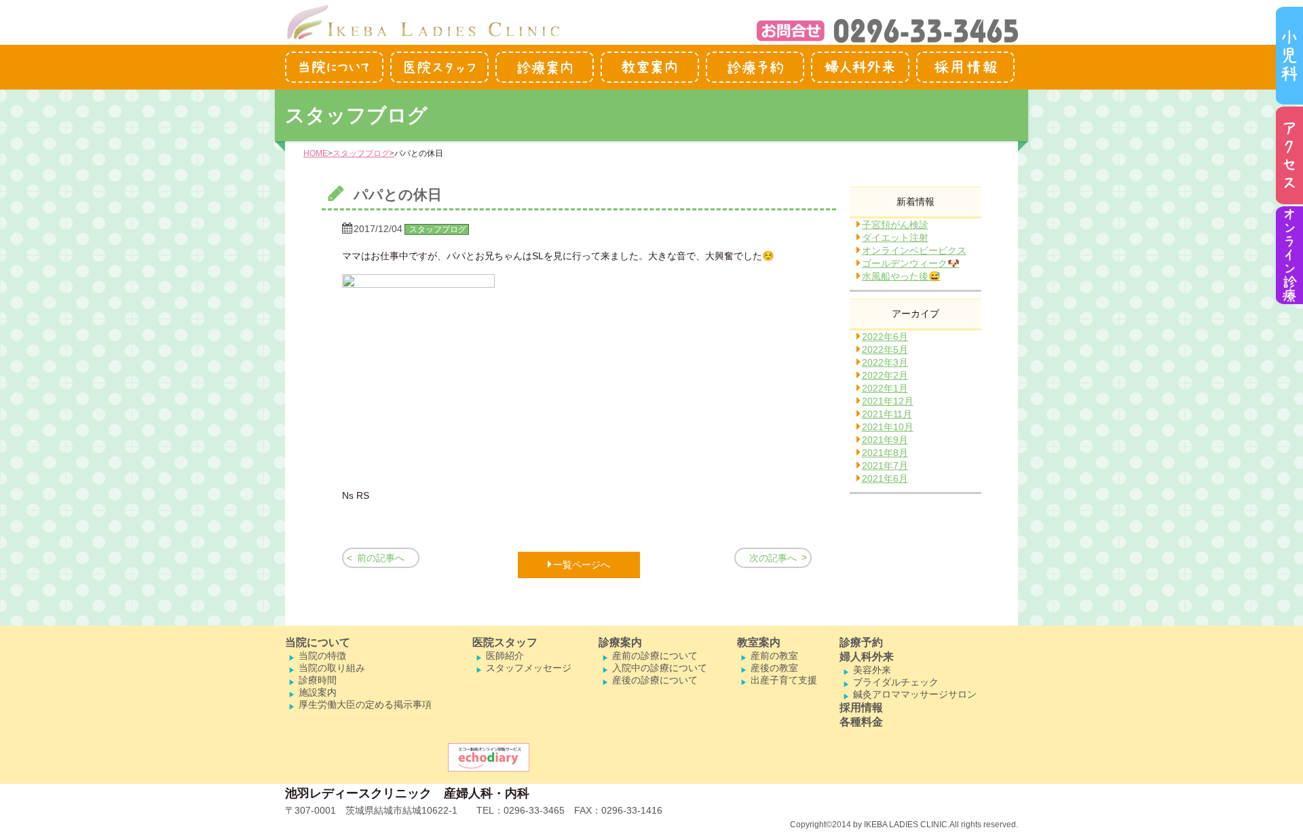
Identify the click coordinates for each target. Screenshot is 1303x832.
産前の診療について (655, 655)
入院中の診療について (659, 667)
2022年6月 (885, 336)
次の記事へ (773, 557)
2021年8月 (885, 452)
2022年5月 (885, 349)
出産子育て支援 (784, 680)
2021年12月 (887, 401)
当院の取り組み (332, 667)
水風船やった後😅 (901, 276)
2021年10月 (887, 426)
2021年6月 (885, 478)
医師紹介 (505, 655)
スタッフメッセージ (528, 667)
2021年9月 (885, 439)
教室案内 (758, 642)
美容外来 (872, 669)
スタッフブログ (361, 153)
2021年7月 (885, 465)
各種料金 (861, 721)
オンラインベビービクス (914, 250)
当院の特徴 (322, 655)
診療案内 (620, 642)
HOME (315, 153)
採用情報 (861, 707)
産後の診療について (655, 680)
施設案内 (318, 692)
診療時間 (318, 680)
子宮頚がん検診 (895, 224)
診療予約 (861, 642)
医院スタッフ (504, 642)
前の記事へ (380, 557)
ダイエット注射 (895, 237)
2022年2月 (885, 375)
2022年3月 (885, 362)
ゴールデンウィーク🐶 (911, 263)
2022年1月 (885, 388)
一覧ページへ (581, 564)
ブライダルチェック (896, 682)
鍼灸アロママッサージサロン (915, 694)
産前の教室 (774, 655)
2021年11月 (887, 414)
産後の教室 (774, 667)
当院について (317, 642)
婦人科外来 (866, 656)
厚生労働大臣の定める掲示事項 (365, 704)
